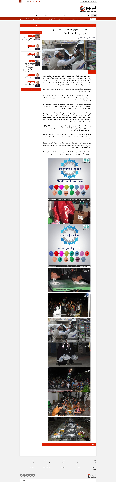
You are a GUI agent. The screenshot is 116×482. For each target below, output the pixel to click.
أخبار (89, 16)
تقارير (85, 16)
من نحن (94, 469)
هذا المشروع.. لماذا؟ (45, 467)
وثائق (45, 16)
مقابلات (40, 16)
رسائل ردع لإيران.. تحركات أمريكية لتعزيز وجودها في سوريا (44, 19)
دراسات (59, 16)
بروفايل (54, 16)
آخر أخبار (93, 19)
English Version (84, 1)
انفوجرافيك (78, 465)
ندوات (33, 465)
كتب (50, 16)
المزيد (35, 16)
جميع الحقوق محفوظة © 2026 (26, 481)
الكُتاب (79, 467)
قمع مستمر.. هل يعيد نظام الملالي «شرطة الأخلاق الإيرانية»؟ (81, 19)
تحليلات (65, 16)
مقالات (70, 16)
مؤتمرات (94, 467)
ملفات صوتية (62, 465)
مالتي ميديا (47, 465)
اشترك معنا (32, 467)
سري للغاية (63, 467)
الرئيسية (94, 16)
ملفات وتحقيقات (78, 16)
